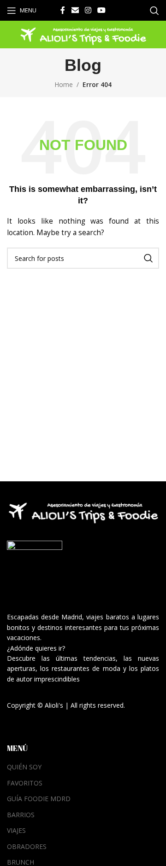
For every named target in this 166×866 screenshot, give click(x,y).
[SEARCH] (148, 258)
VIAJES (16, 830)
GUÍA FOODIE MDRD (39, 798)
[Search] (154, 10)
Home (63, 84)
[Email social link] (75, 10)
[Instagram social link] (88, 10)
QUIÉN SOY (24, 766)
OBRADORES (27, 846)
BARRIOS (21, 814)
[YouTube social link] (102, 10)
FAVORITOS (24, 783)
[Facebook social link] (62, 10)
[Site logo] (83, 33)
